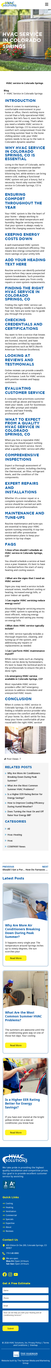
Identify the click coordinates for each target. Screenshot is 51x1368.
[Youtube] (16, 1274)
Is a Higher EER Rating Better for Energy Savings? (22, 1103)
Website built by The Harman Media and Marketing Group (25, 1361)
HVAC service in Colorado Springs (24, 83)
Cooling (9, 1203)
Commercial (11, 1215)
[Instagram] (10, 1274)
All (8, 828)
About (8, 1227)
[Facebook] (4, 1274)
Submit (10, 1328)
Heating (9, 1207)
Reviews (9, 1231)
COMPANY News (16, 846)
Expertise (10, 1223)
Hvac (10, 840)
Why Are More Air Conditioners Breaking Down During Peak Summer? (23, 777)
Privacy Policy (34, 1342)
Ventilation (11, 1211)
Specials (9, 1219)
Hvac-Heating (14, 834)
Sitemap (33, 1345)
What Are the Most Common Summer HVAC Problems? (23, 1016)
